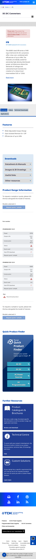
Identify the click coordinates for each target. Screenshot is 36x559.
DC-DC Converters (26, 523)
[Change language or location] (3, 7)
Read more (10, 78)
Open (34, 2)
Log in (19, 541)
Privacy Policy (5, 543)
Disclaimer (23, 545)
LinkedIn (18, 502)
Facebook (18, 496)
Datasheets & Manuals (15, 164)
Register (26, 541)
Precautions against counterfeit (17, 547)
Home (7, 541)
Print (9, 496)
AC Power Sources (19, 375)
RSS (27, 502)
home (6, 7)
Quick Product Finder (13, 34)
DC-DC (18, 369)
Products (4, 521)
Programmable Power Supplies (10, 523)
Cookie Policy (14, 543)
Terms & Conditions (13, 545)
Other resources (12, 180)
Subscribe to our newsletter (12, 531)
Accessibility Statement (26, 543)
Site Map (14, 541)
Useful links (10, 175)
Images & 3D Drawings (15, 169)
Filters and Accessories (8, 526)
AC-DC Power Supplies (15, 521)
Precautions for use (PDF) (16, 549)
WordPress (27, 496)
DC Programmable (18, 383)
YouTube (9, 502)
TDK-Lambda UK (24, 2)
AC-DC (18, 364)
